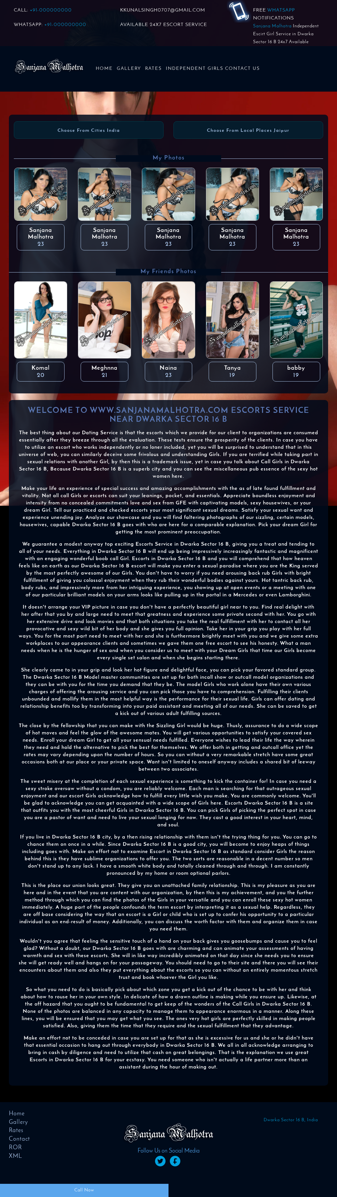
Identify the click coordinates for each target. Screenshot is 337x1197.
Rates (153, 68)
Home (104, 68)
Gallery (129, 68)
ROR (15, 1148)
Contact (19, 1139)
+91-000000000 (51, 10)
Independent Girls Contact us (213, 68)
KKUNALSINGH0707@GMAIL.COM (162, 10)
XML (15, 1156)
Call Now (84, 1190)
